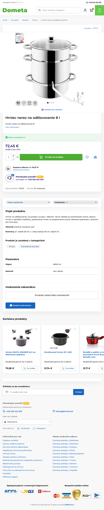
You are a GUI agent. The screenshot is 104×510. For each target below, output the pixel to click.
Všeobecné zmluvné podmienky (17, 450)
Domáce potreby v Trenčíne (65, 467)
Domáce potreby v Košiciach (65, 444)
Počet (9, 157)
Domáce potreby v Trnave (64, 460)
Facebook (25, 428)
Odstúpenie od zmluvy (13, 467)
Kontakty (7, 473)
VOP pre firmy (9, 453)
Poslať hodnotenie (21, 305)
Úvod (5, 20)
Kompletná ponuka (30, 246)
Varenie (25, 20)
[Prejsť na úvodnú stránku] (15, 10)
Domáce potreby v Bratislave (66, 440)
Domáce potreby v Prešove (65, 447)
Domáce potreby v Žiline (64, 450)
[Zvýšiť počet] (13, 155)
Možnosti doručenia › (21, 170)
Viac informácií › (12, 127)
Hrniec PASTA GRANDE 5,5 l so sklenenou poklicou (20, 353)
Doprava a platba (10, 440)
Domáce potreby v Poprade (65, 470)
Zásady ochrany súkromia (14, 457)
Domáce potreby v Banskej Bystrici (68, 453)
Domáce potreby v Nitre (63, 457)
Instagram (41, 428)
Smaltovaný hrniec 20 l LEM (58, 352)
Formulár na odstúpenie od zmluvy (19, 470)
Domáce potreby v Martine (65, 463)
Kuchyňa (14, 20)
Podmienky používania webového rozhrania (22, 460)
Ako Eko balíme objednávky (15, 447)
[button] (99, 10)
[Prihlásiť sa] (85, 10)
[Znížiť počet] (13, 159)
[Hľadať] (40, 10)
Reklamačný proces (11, 463)
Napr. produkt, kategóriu (54, 10)
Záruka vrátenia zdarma (13, 444)
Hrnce (34, 20)
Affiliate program (10, 477)
